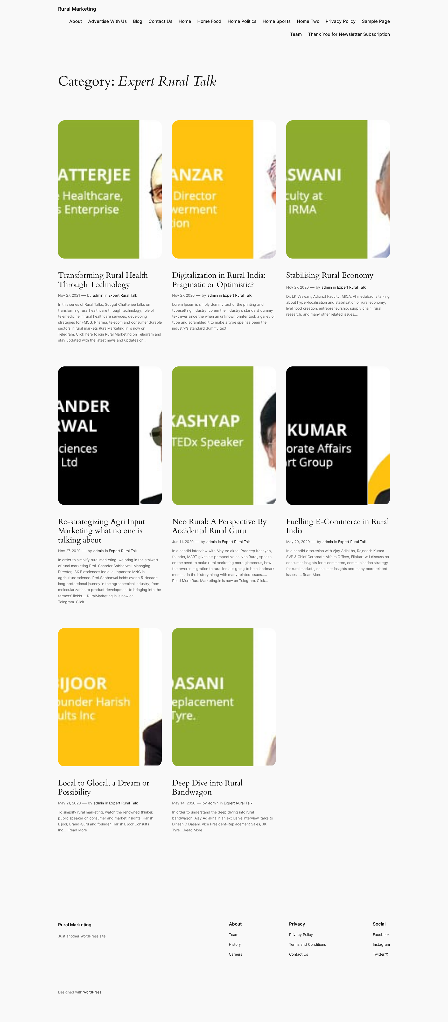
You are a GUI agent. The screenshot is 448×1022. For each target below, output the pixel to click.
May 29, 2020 (298, 541)
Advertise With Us (107, 21)
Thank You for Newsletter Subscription (349, 34)
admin (98, 295)
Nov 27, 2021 (69, 295)
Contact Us (160, 21)
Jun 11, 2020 (183, 541)
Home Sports (277, 21)
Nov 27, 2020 (183, 295)
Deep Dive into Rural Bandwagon (207, 788)
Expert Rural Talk (122, 295)
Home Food (209, 21)
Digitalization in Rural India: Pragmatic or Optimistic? (219, 280)
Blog (137, 21)
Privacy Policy (341, 21)
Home (185, 21)
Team (296, 34)
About (75, 21)
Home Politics (242, 21)
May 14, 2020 (183, 803)
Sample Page (376, 21)
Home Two (308, 21)
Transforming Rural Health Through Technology (103, 280)
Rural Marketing (77, 9)
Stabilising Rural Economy (330, 275)
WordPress (92, 992)
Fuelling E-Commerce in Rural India (337, 526)
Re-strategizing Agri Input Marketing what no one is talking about (101, 531)
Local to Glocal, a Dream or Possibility (103, 788)
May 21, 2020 (69, 803)
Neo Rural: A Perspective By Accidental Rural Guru (219, 526)
